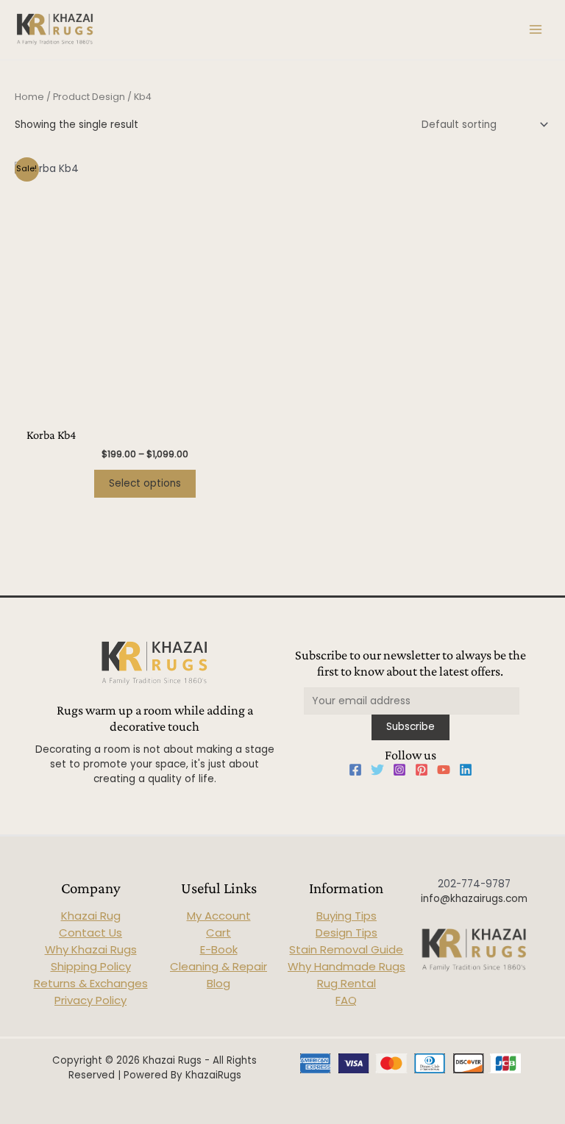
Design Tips (346, 932)
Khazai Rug (91, 915)
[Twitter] (377, 769)
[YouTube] (443, 769)
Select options (145, 483)
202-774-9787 (474, 884)
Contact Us (90, 932)
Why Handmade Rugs (346, 966)
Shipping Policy (91, 966)
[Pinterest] (421, 769)
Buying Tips (346, 915)
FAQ (346, 1000)
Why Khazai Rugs (91, 949)
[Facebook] (355, 769)
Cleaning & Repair (218, 966)
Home (29, 96)
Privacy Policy (90, 1000)
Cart (218, 932)
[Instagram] (399, 769)
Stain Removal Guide (346, 949)
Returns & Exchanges (91, 983)
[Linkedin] (465, 769)
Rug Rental (346, 983)
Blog (218, 983)
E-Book (219, 949)
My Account (219, 915)
